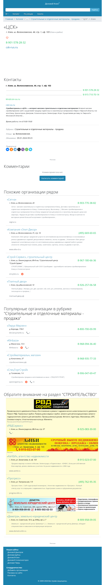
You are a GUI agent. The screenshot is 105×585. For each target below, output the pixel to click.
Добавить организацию (18, 570)
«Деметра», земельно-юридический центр (32, 516)
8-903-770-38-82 (87, 203)
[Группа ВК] (27, 274)
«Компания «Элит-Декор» (22, 229)
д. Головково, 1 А (16, 373)
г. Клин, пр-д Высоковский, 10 (21, 285)
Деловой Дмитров (15, 552)
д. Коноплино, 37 (16, 358)
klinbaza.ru (13, 347)
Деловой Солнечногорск (18, 560)
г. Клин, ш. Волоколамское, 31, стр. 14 (24, 233)
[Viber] (22, 149)
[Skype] (30, 149)
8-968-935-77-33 (87, 358)
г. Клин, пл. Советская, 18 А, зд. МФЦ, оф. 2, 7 (27, 520)
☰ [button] (6, 14)
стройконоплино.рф (17, 362)
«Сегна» (11, 199)
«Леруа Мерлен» (17, 325)
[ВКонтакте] (7, 149)
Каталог (16, 14)
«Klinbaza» (13, 340)
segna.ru (12, 222)
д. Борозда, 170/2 (16, 329)
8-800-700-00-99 (87, 329)
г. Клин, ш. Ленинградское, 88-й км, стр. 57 (27, 429)
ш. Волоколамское (21, 133)
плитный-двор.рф (16, 296)
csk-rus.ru (12, 47)
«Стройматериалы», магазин (24, 355)
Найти (95, 10)
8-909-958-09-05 (87, 519)
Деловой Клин (14, 557)
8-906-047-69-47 (87, 373)
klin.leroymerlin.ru (16, 333)
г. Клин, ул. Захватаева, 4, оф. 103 (23, 459)
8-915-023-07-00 (87, 459)
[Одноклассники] (11, 149)
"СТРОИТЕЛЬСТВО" (79, 394)
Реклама (10, 422)
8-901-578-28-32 (16, 42)
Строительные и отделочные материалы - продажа (39, 129)
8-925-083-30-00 (87, 429)
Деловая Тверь (14, 563)
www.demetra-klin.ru (17, 531)
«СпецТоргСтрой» (17, 370)
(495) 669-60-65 (87, 233)
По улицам (28, 14)
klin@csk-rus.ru (13, 99)
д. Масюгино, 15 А (16, 344)
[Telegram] (15, 149)
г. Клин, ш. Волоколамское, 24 (21, 203)
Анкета (40, 14)
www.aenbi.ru (14, 471)
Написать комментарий (52, 178)
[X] (19, 149)
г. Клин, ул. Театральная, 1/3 (21, 482)
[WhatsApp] (26, 149)
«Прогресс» (14, 478)
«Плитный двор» (17, 281)
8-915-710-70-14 (91, 94)
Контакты (12, 575)
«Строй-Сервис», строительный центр (29, 257)
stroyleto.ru (14, 274)
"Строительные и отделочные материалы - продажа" (44, 316)
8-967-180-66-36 (87, 260)
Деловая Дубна (14, 555)
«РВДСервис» (15, 425)
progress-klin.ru (15, 493)
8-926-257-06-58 (87, 285)
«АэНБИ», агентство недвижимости (28, 456)
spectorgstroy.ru (16, 382)
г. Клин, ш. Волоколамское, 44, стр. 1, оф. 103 (27, 32)
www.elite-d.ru (15, 249)
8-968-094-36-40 (87, 343)
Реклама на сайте (15, 573)
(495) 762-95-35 (87, 481)
